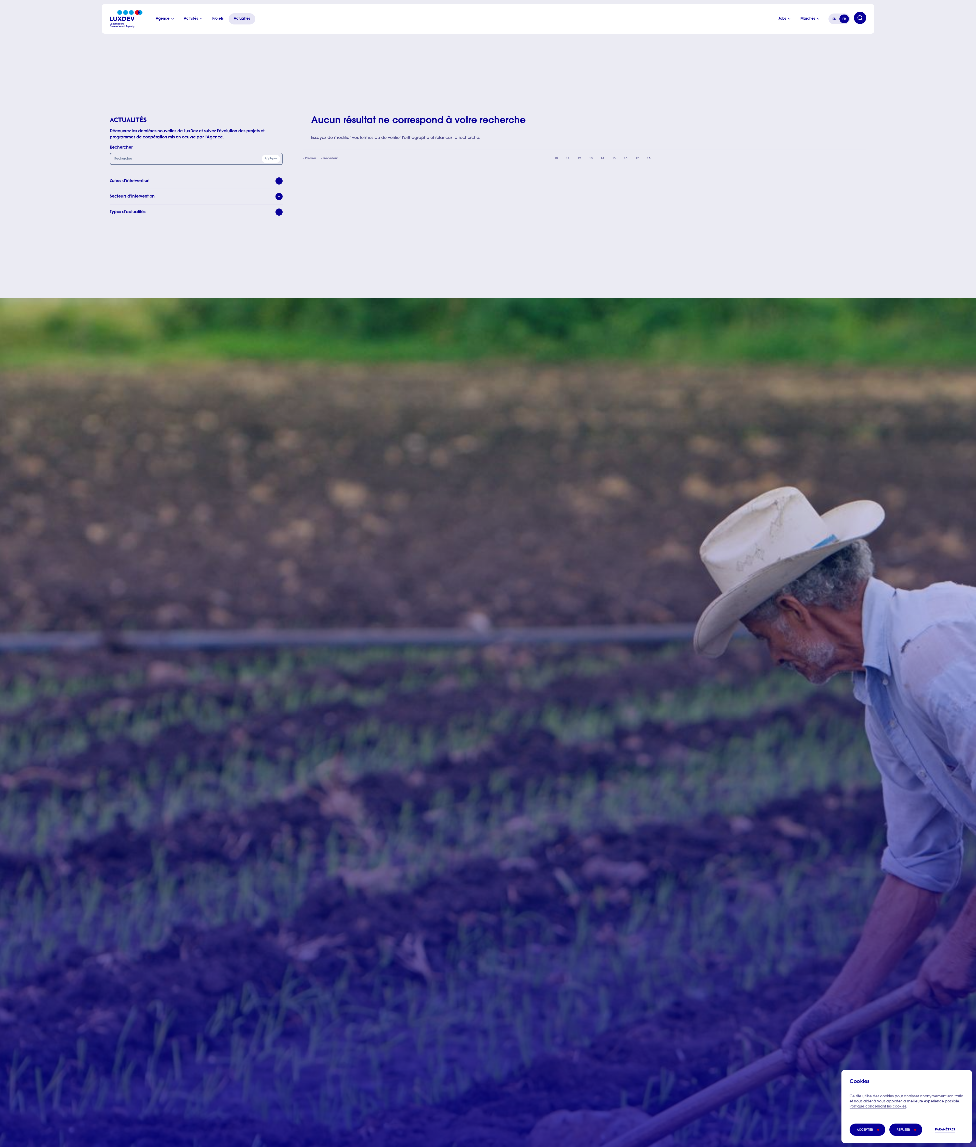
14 (604, 160)
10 (558, 160)
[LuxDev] (126, 19)
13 (593, 160)
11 (569, 160)
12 (581, 160)
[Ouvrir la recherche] (860, 18)
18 (650, 160)
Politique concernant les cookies (878, 1107)
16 (627, 160)
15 (616, 160)
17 (639, 160)
